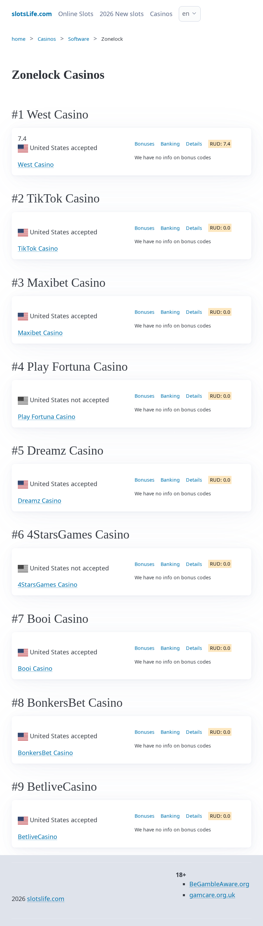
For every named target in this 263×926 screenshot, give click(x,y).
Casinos (161, 14)
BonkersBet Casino (45, 753)
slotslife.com (45, 898)
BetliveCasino (37, 836)
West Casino (36, 164)
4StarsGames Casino (47, 584)
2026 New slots (122, 14)
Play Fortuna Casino (46, 416)
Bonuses (144, 143)
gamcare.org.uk (212, 895)
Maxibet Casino (40, 333)
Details (194, 143)
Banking (170, 143)
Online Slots (75, 14)
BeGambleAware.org (219, 884)
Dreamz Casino (39, 500)
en (185, 13)
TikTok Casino (38, 248)
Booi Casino (35, 668)
